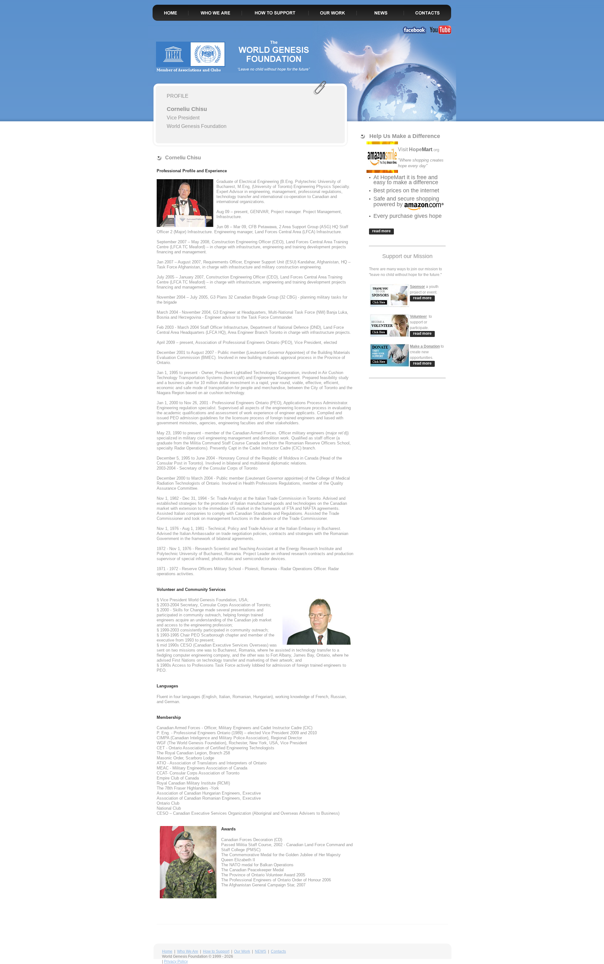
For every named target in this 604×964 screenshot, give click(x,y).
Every (381, 216)
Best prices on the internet (406, 190)
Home (167, 951)
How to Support (216, 951)
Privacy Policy (176, 961)
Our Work (242, 951)
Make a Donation (425, 346)
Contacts (278, 951)
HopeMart (392, 177)
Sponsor (417, 286)
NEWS (260, 951)
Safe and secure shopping (406, 199)
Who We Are (187, 951)
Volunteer (418, 316)
